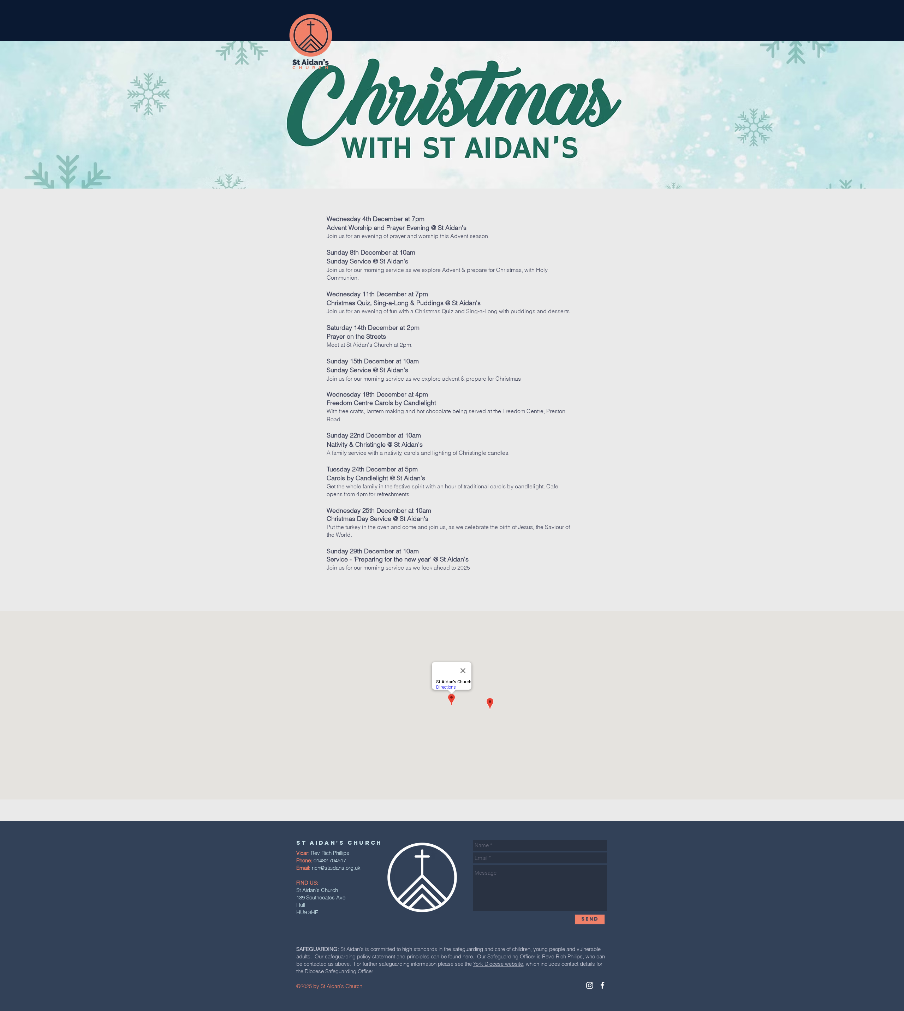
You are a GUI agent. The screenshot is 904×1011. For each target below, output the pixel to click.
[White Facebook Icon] (602, 985)
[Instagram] (589, 985)
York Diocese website (498, 964)
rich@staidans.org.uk (336, 867)
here (468, 956)
